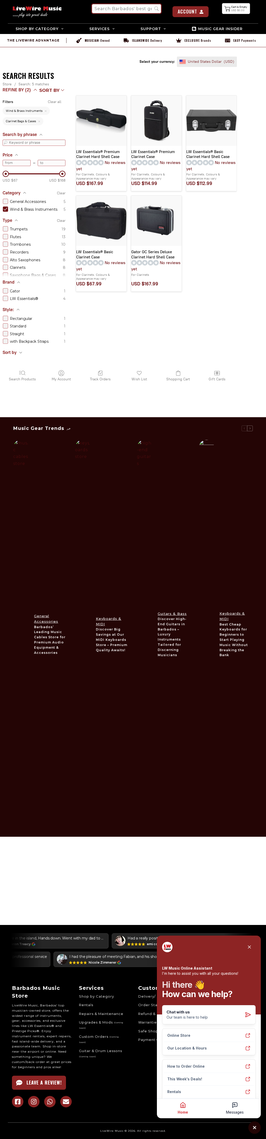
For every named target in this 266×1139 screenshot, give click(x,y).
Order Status (150, 1005)
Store (7, 84)
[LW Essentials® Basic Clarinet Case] (101, 221)
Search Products (22, 379)
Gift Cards (217, 379)
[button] (236, 8)
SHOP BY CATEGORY (37, 28)
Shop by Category (96, 996)
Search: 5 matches (33, 84)
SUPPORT (151, 28)
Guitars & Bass (172, 614)
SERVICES (99, 28)
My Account (61, 379)
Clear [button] (61, 193)
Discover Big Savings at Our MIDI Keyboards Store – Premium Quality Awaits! (111, 639)
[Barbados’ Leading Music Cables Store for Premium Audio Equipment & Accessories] (21, 634)
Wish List (139, 379)
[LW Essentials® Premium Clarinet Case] (156, 120)
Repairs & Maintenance (101, 1014)
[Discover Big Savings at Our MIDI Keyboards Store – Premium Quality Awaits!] (83, 634)
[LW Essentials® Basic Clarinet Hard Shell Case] (211, 120)
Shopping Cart (178, 379)
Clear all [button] (54, 102)
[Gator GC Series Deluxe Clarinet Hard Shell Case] (156, 221)
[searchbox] (126, 8)
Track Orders (100, 379)
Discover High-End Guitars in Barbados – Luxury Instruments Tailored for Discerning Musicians (172, 637)
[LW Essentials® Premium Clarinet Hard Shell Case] (101, 120)
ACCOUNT (187, 11)
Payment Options (155, 1040)
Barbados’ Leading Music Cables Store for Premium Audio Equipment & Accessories (49, 640)
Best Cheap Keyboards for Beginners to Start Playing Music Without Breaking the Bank (234, 639)
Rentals (86, 1005)
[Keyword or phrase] (6, 143)
